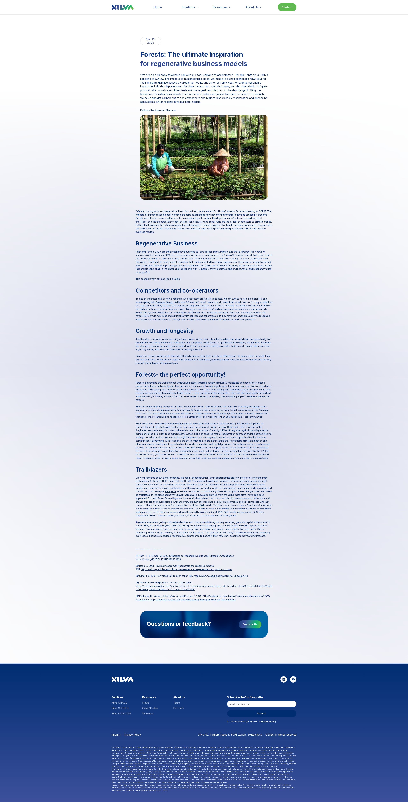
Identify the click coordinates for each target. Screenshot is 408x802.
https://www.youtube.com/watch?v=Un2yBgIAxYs (221, 576)
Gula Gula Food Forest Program (238, 427)
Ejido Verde (206, 505)
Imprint (116, 734)
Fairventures (157, 440)
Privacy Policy (269, 721)
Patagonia (170, 491)
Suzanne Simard (164, 302)
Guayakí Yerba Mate (186, 495)
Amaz (256, 406)
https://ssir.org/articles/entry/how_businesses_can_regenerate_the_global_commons (186, 569)
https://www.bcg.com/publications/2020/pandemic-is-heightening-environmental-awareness (186, 599)
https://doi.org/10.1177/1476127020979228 (158, 559)
